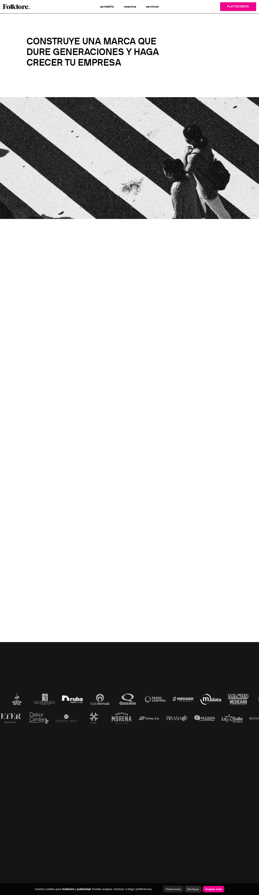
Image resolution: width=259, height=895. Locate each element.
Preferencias (173, 889)
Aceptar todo (213, 889)
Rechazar (193, 889)
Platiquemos (238, 6)
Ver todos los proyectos (129, 585)
